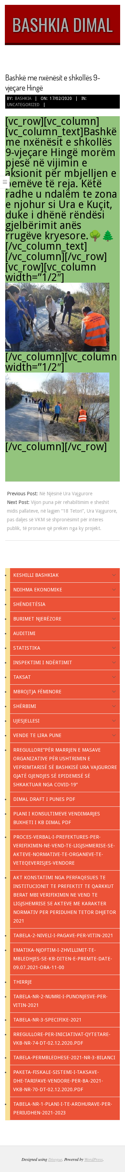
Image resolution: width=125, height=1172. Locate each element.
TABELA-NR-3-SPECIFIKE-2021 (47, 1020)
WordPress (93, 1159)
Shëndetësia (29, 604)
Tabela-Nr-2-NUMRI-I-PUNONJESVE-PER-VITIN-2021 (60, 1001)
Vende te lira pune (37, 735)
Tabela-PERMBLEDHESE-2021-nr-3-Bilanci (64, 1057)
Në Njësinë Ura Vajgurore (65, 493)
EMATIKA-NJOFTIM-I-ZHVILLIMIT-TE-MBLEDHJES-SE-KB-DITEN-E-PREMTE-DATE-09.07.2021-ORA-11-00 (62, 958)
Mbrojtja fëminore (37, 691)
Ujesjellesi (26, 721)
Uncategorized (23, 104)
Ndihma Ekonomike (37, 589)
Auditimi (24, 633)
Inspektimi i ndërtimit (42, 662)
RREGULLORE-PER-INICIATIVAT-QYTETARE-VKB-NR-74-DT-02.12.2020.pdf (61, 1039)
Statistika (26, 648)
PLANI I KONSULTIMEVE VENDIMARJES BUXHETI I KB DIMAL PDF (56, 818)
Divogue (55, 1159)
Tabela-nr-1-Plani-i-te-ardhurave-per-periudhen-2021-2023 (62, 1108)
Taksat (22, 677)
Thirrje (22, 982)
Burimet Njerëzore (37, 619)
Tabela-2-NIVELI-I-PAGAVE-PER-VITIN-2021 (63, 935)
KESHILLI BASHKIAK (36, 575)
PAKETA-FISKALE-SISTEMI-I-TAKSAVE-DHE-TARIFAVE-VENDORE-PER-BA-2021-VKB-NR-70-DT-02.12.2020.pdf (58, 1080)
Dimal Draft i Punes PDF (44, 799)
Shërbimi (24, 706)
